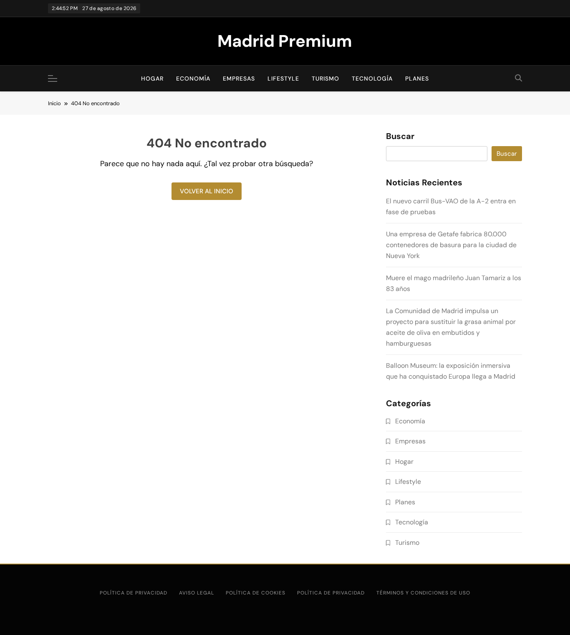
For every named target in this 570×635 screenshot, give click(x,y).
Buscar (400, 137)
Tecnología (372, 78)
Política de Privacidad (331, 592)
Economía (193, 78)
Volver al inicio (206, 191)
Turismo (325, 78)
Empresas (239, 78)
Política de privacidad (133, 592)
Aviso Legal (196, 592)
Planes (417, 78)
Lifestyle (283, 78)
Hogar (152, 78)
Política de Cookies (255, 592)
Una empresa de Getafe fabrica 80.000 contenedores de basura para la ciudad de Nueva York (451, 245)
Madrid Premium (284, 41)
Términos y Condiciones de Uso (423, 592)
